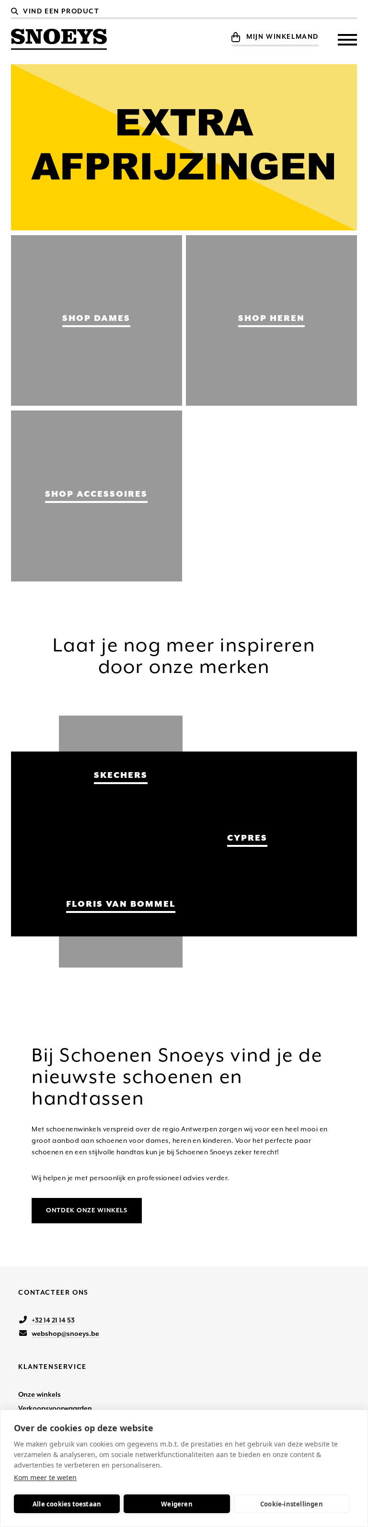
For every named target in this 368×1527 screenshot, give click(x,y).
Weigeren (177, 1504)
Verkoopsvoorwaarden (55, 1408)
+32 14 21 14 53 (52, 1320)
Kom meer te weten (45, 1477)
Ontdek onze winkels (86, 1210)
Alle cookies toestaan (67, 1504)
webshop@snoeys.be (65, 1333)
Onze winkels (39, 1394)
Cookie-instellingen (291, 1504)
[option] (184, 147)
